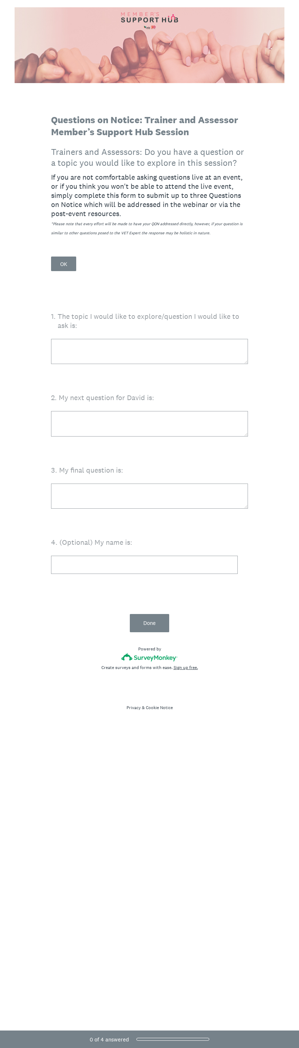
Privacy (134, 708)
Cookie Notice (159, 708)
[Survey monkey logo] (149, 657)
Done (149, 622)
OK (63, 264)
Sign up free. (186, 667)
